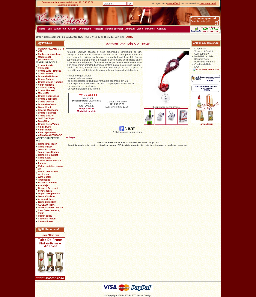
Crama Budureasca (48, 96)
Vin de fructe (45, 127)
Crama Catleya (46, 79)
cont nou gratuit (208, 3)
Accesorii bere (46, 199)
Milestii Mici (44, 93)
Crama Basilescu (47, 99)
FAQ (196, 67)
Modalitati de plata (86, 111)
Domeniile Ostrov (47, 104)
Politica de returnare (204, 61)
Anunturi (130, 28)
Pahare (42, 163)
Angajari (98, 28)
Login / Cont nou (50, 235)
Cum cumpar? (201, 54)
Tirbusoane (44, 179)
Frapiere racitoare (47, 182)
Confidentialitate (202, 64)
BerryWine (43, 121)
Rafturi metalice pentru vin (50, 167)
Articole (72, 28)
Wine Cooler (44, 177)
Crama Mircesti (46, 90)
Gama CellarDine (47, 202)
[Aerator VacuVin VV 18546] (166, 105)
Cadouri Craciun (46, 218)
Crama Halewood (47, 113)
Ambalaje (43, 185)
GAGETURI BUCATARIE (51, 207)
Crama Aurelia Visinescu (46, 66)
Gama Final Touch (47, 144)
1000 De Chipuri (46, 118)
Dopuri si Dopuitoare (49, 193)
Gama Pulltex (45, 146)
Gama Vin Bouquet (48, 155)
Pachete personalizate (50, 54)
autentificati (173, 3)
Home (42, 28)
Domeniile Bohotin (48, 76)
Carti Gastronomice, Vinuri (49, 211)
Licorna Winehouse (48, 110)
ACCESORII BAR (47, 205)
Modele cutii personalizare (45, 58)
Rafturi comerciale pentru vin (48, 173)
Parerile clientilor (114, 28)
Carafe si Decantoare (49, 160)
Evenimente (85, 28)
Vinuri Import (45, 129)
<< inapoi (70, 137)
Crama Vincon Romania (50, 82)
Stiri (50, 28)
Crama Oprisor (46, 101)
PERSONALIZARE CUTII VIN (51, 50)
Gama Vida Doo (46, 196)
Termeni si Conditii (203, 51)
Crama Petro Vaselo (48, 124)
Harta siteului (206, 124)
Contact (161, 28)
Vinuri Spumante (47, 132)
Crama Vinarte (46, 115)
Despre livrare (86, 108)
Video (140, 28)
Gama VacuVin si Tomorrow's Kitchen (48, 150)
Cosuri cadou (45, 216)
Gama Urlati (44, 107)
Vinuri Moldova (46, 85)
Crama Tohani (45, 73)
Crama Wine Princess (49, 71)
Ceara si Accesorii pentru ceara (48, 189)
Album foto (60, 28)
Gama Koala (44, 157)
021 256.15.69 (86, 2)
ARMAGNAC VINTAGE (50, 135)
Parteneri (150, 28)
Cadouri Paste (45, 221)
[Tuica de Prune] (50, 279)
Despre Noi (200, 48)
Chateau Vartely (46, 87)
